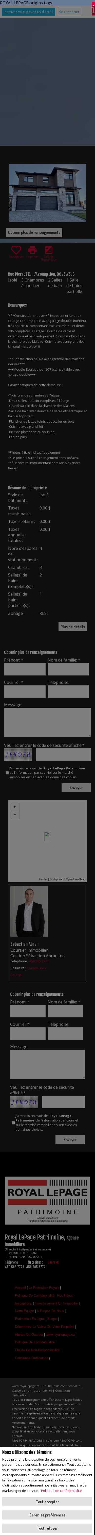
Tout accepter (47, 1501)
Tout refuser (47, 1528)
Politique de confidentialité (61, 1490)
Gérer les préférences (47, 1514)
